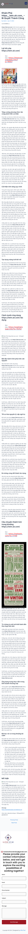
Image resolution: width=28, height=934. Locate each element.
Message (4, 906)
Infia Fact (23, 930)
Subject (4, 898)
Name (3, 874)
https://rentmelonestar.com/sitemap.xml (12, 809)
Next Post (14, 822)
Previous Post (14, 820)
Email (3, 882)
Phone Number (6, 890)
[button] (26, 3)
